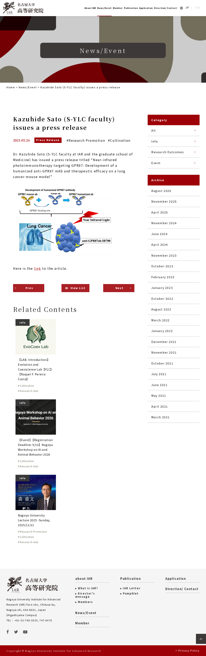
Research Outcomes (167, 152)
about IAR (84, 578)
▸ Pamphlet (129, 593)
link (37, 268)
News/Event (104, 7)
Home (10, 87)
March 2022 (160, 320)
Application (146, 7)
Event (156, 163)
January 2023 (162, 288)
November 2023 (164, 255)
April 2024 (159, 245)
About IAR (90, 7)
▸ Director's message (85, 595)
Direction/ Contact (165, 7)
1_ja (187, 8)
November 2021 (164, 352)
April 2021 (159, 406)
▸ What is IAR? (86, 588)
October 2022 (162, 299)
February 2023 (163, 277)
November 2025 (164, 201)
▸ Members (84, 602)
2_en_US (198, 8)
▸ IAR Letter (130, 588)
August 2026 (161, 191)
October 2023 (162, 266)
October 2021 (162, 363)
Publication (131, 7)
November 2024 (164, 223)
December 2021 (164, 342)
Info (154, 141)
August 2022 (161, 309)
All (153, 130)
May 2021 (158, 396)
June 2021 (159, 385)
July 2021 (158, 374)
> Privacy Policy (187, 650)
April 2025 (159, 212)
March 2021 (160, 417)
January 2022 (162, 331)
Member (118, 7)
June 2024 (159, 234)
